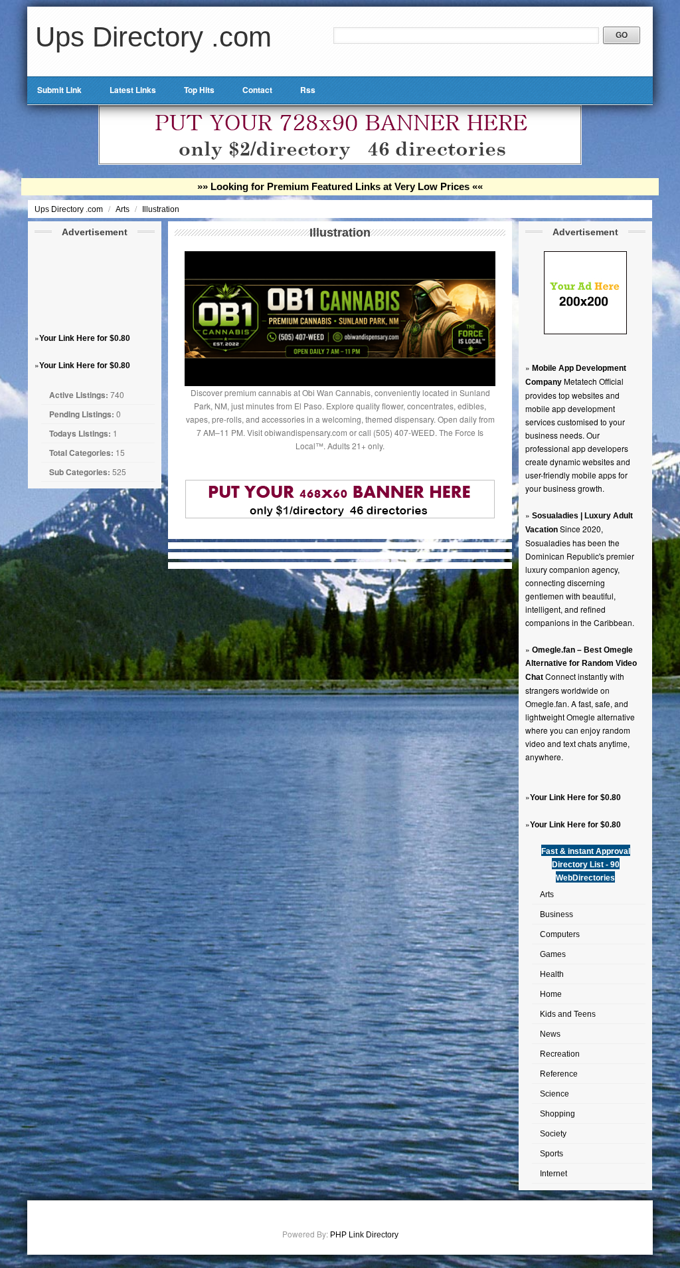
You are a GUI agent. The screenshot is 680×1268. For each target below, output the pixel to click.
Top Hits (199, 90)
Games (553, 954)
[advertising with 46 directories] (585, 331)
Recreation (560, 1054)
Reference (559, 1074)
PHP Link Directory (364, 1234)
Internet (553, 1173)
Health (552, 974)
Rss (307, 90)
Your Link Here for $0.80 (84, 338)
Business (556, 914)
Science (554, 1094)
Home (551, 994)
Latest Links (133, 90)
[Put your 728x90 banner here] (340, 162)
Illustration (160, 209)
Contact (257, 90)
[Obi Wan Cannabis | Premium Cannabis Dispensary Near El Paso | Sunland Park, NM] (340, 383)
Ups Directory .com (153, 37)
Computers (560, 934)
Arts (123, 209)
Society (553, 1133)
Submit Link (59, 90)
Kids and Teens (568, 1014)
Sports (551, 1153)
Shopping (557, 1113)
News (550, 1034)
